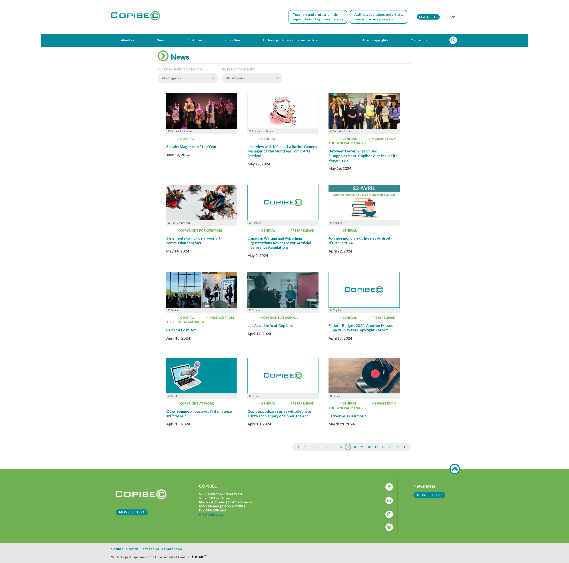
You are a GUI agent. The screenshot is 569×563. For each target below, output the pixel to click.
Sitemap (132, 549)
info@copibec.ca (211, 514)
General (186, 138)
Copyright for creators (201, 230)
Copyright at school (279, 317)
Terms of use (150, 549)
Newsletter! (131, 512)
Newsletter (428, 16)
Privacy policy (172, 549)
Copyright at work (196, 403)
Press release (302, 230)
